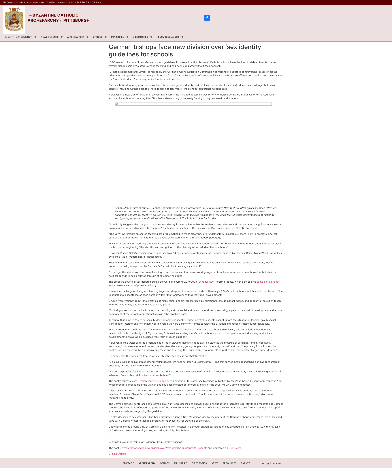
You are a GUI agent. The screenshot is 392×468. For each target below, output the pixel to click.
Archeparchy (75, 37)
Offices (98, 37)
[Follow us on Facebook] (207, 18)
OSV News (235, 447)
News (214, 463)
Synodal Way (206, 281)
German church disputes (152, 380)
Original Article (117, 453)
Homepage (127, 463)
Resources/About (168, 37)
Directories (140, 37)
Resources (230, 463)
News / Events (50, 37)
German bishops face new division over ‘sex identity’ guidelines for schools (163, 447)
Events (245, 463)
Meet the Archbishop (18, 37)
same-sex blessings (268, 281)
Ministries (117, 37)
